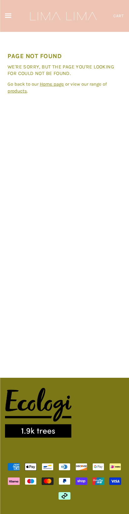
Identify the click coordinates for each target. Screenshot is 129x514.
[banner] (63, 15)
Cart (118, 15)
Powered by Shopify (25, 455)
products (17, 91)
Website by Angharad (27, 447)
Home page (52, 84)
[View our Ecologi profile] (38, 413)
